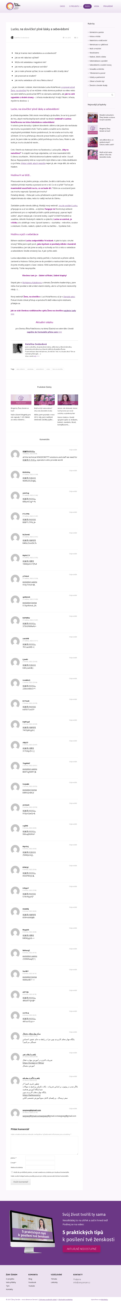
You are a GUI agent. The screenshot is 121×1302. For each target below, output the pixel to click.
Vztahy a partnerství (97, 77)
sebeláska (30, 369)
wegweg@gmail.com (32, 1110)
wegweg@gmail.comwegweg (35, 1116)
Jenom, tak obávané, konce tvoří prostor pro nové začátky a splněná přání (67, 411)
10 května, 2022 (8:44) (30, 454)
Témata (54, 1279)
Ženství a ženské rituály (98, 85)
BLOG (87, 6)
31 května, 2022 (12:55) (30, 558)
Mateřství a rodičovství (98, 40)
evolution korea (30, 602)
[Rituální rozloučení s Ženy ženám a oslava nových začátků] (93, 117)
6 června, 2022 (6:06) (29, 932)
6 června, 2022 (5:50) (29, 849)
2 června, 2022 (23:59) (30, 807)
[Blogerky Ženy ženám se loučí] (21, 399)
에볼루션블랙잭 (29, 540)
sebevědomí (40, 369)
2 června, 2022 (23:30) (30, 662)
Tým (7, 1286)
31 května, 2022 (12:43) (30, 495)
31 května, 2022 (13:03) (30, 599)
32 (77, 38)
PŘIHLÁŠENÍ (108, 6)
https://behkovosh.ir (32, 1095)
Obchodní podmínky (65, 1299)
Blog (30, 1279)
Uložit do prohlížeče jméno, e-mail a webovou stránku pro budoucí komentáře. (41, 1172)
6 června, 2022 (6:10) (29, 953)
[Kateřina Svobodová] (17, 348)
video (48, 369)
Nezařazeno (94, 53)
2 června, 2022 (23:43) (30, 724)
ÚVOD (62, 6)
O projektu (10, 1279)
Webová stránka (17, 1167)
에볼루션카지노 (29, 451)
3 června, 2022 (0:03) (29, 828)
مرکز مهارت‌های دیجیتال (32, 1033)
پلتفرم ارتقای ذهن (29, 1054)
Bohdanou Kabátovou (32, 282)
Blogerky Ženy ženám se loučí (20, 409)
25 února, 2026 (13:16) (30, 1112)
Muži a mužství (95, 48)
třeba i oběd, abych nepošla (33, 163)
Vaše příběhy (11, 1282)
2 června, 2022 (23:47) (30, 745)
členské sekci (69, 296)
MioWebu (104, 1299)
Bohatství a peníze (97, 32)
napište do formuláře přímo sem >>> (44, 332)
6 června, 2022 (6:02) (29, 911)
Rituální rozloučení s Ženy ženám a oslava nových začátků (107, 117)
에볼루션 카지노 (29, 460)
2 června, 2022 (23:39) (30, 703)
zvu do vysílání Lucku (68, 205)
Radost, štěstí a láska (98, 57)
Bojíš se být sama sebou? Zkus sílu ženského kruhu (43, 409)
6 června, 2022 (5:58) (29, 890)
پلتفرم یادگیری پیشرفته (31, 1078)
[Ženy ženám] (13, 6)
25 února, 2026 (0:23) (30, 1080)
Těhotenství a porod (97, 73)
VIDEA (96, 6)
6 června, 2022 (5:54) (29, 870)
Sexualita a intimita (97, 69)
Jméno (13, 1158)
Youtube (31, 1286)
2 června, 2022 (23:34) (30, 682)
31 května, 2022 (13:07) (30, 620)
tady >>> (36, 356)
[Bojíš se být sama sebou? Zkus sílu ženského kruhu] (44, 399)
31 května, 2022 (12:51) (30, 537)
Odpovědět (73, 450)
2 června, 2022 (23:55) (30, 786)
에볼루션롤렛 (28, 561)
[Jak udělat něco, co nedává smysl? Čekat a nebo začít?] (93, 142)
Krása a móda (95, 36)
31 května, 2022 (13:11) (30, 641)
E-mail (13, 1163)
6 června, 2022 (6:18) (29, 994)
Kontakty (9, 1289)
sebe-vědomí (20, 369)
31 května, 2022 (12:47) (30, 516)
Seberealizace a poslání (98, 61)
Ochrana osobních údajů (48, 1299)
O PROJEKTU (74, 6)
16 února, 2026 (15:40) (30, 1036)
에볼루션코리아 (29, 478)
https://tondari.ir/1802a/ (33, 1063)
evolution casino (30, 582)
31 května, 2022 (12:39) (30, 474)
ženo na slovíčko (58, 369)
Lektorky (54, 1282)
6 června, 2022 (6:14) (29, 973)
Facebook (32, 1282)
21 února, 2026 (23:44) (30, 1057)
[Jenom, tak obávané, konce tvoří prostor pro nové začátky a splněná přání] (68, 399)
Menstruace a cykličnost (99, 44)
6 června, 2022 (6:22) (29, 1015)
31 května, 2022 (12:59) (30, 578)
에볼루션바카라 (29, 519)
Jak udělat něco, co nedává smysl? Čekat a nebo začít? (106, 142)
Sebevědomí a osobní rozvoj (100, 65)
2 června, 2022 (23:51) (30, 766)
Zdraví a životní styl (97, 81)
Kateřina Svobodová (21, 38)
